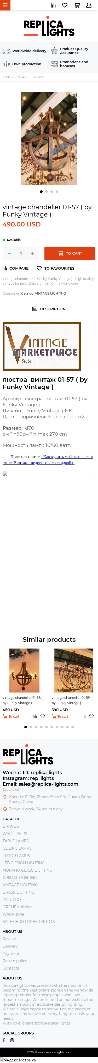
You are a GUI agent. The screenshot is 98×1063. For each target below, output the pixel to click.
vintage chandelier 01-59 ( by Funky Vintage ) (71, 700)
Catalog (27, 293)
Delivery (10, 946)
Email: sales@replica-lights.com (40, 784)
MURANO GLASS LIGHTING (27, 870)
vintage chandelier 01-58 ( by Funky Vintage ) (23, 700)
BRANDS (11, 826)
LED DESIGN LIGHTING (24, 863)
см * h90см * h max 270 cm (36, 434)
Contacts (11, 968)
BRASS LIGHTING (18, 892)
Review (9, 939)
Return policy (15, 961)
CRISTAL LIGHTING (20, 877)
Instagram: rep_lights (28, 778)
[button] (41, 191)
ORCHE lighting (17, 907)
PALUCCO (12, 899)
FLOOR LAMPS (16, 855)
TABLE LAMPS (16, 841)
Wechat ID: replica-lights (32, 773)
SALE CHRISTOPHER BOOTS (29, 921)
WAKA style (13, 914)
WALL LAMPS (15, 833)
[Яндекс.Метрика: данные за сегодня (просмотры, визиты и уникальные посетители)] (18, 1060)
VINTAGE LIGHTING (50, 293)
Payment (11, 953)
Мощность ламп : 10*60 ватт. (39, 445)
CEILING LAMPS (17, 848)
